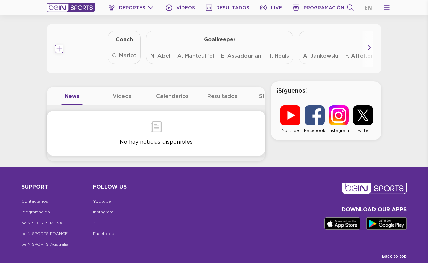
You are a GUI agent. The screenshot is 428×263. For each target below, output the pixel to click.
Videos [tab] (122, 96)
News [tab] (72, 96)
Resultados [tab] (222, 96)
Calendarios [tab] (172, 96)
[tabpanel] (156, 133)
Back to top (394, 256)
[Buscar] (350, 8)
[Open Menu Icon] (387, 8)
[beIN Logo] (71, 7)
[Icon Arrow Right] (369, 47)
